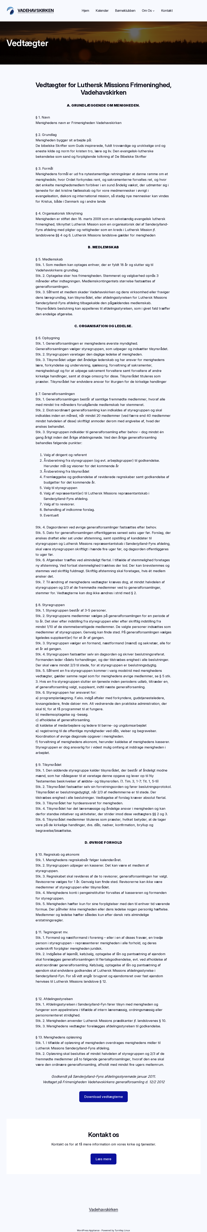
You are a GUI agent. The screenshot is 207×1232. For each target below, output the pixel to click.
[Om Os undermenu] (154, 11)
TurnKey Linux (122, 1230)
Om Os (147, 10)
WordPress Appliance (88, 1230)
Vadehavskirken (36, 10)
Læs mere (103, 1159)
